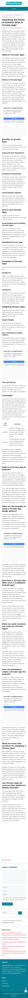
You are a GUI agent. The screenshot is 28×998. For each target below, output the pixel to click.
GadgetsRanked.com (7, 965)
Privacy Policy (5, 985)
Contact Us (5, 983)
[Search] (20, 913)
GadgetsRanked (15, 993)
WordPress (13, 995)
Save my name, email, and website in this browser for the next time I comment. (14, 898)
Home (3, 14)
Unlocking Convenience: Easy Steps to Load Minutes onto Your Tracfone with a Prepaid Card (13, 953)
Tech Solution (9, 14)
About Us (4, 980)
